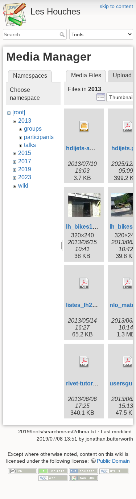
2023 (24, 177)
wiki (23, 186)
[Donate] (52, 471)
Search (62, 34)
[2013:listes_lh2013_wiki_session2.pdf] (84, 283)
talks (30, 145)
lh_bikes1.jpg (84, 227)
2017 (24, 161)
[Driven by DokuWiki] (83, 478)
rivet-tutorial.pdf (88, 383)
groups (33, 129)
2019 (24, 169)
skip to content (116, 6)
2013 (24, 121)
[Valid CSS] (52, 478)
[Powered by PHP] (83, 471)
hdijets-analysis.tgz (92, 148)
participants (39, 137)
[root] (18, 112)
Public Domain (113, 461)
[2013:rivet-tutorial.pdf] (84, 361)
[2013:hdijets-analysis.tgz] (84, 126)
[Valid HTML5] (113, 471)
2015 (24, 153)
